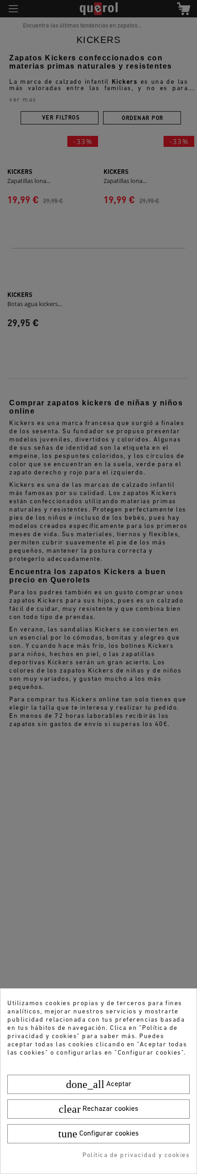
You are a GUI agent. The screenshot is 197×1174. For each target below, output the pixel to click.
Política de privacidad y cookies (136, 1155)
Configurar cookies (98, 1134)
